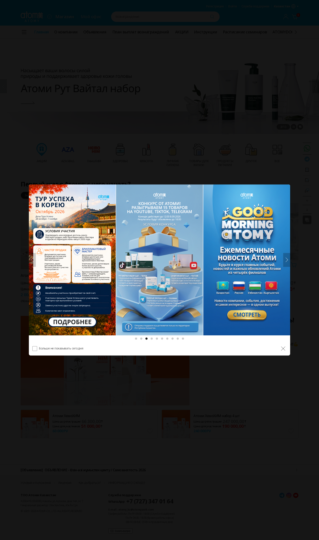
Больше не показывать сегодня (61, 348)
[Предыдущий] (32, 260)
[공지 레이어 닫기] (283, 348)
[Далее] (286, 260)
